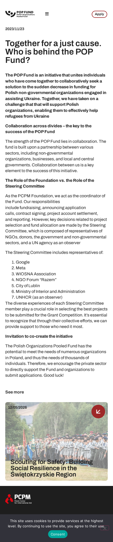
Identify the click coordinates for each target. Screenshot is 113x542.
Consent (58, 534)
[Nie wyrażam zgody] (104, 527)
